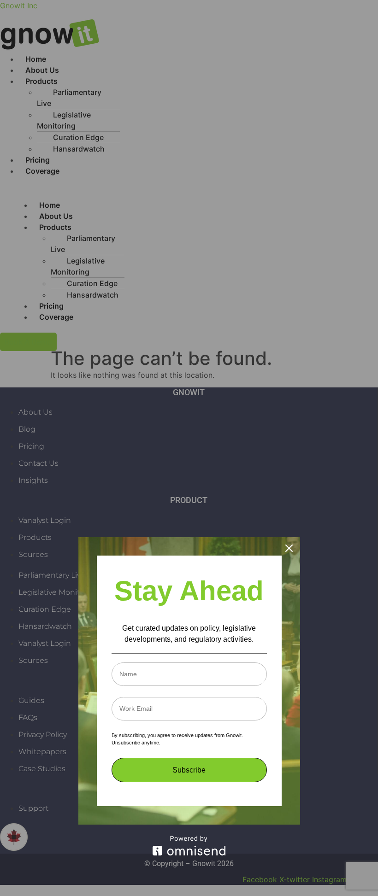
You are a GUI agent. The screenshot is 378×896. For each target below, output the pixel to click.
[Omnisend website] (189, 846)
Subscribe (189, 770)
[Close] (289, 548)
